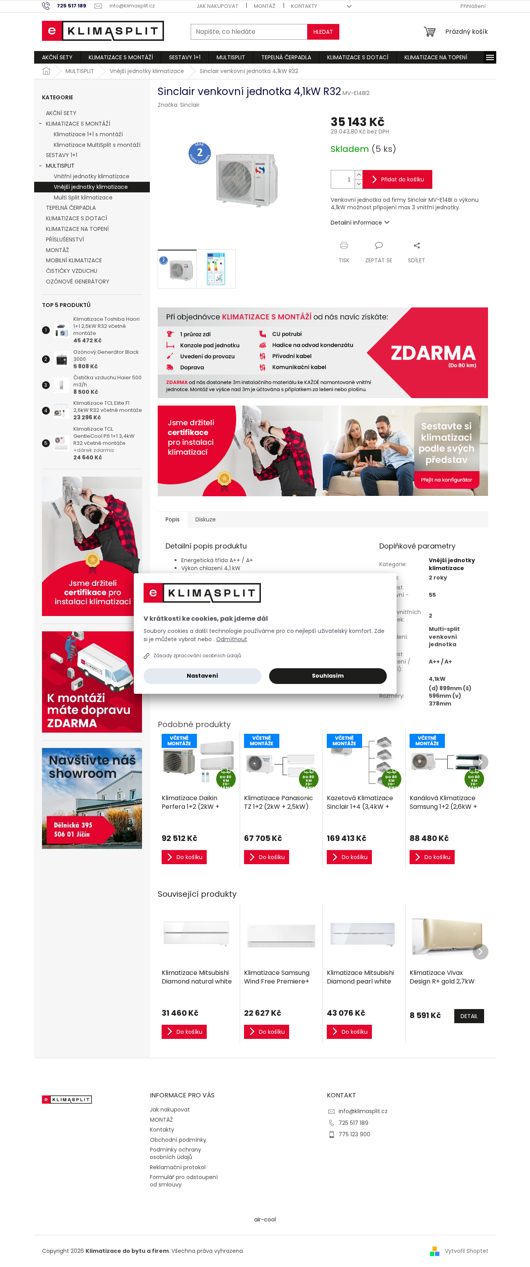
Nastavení (202, 676)
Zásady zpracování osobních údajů (197, 655)
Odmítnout (231, 639)
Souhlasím (328, 676)
